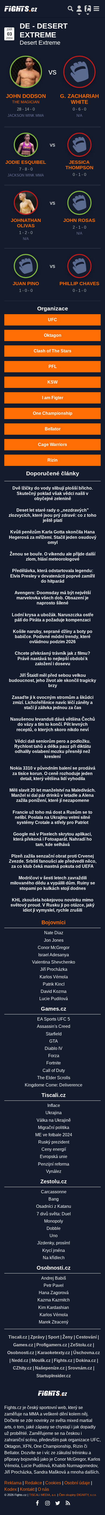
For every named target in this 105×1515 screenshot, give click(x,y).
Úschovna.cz (86, 1352)
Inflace (53, 1105)
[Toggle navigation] (96, 8)
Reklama (13, 1483)
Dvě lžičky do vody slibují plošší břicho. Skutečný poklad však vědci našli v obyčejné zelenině (52, 493)
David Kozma (53, 991)
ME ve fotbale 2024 (53, 1134)
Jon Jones (54, 940)
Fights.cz (63, 1360)
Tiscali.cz (17, 1337)
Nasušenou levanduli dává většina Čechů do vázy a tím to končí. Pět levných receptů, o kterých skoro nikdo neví (52, 724)
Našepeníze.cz (50, 1368)
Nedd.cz (20, 1360)
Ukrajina (54, 1112)
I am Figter (52, 397)
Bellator (53, 429)
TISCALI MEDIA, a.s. (43, 1494)
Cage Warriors (52, 444)
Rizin (52, 460)
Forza (53, 1055)
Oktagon (52, 335)
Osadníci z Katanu (53, 1206)
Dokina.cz (86, 1360)
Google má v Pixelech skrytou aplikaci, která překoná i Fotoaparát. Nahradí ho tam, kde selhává (52, 839)
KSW (52, 382)
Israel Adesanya (53, 955)
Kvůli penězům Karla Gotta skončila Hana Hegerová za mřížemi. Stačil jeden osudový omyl (52, 537)
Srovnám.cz (80, 1368)
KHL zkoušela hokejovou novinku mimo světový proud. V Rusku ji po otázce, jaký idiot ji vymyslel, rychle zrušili (52, 905)
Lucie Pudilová (53, 998)
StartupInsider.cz (53, 1376)
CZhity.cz (22, 1368)
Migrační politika (53, 1127)
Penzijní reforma (53, 1164)
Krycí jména (53, 1250)
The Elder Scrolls (53, 1077)
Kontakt (28, 1489)
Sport (53, 1337)
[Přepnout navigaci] (79, 8)
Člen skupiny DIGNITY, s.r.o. (78, 1494)
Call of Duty (54, 1070)
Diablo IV (53, 1048)
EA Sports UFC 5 (53, 1019)
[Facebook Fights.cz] (37, 1503)
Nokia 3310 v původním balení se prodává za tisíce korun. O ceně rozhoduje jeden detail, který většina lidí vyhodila (52, 773)
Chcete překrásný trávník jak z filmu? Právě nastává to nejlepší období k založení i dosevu (52, 658)
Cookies (53, 1483)
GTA (53, 1041)
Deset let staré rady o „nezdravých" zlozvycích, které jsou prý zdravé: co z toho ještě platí (52, 515)
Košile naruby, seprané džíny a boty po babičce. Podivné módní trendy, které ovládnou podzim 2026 (52, 636)
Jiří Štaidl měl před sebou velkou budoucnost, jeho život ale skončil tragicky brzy (52, 680)
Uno (54, 1235)
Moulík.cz (41, 1360)
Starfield (54, 1034)
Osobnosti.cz (20, 1352)
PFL (52, 366)
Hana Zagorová (54, 1292)
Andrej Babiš (53, 1278)
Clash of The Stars (52, 351)
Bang (53, 1199)
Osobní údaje (77, 1483)
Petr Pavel (54, 1285)
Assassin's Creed (53, 1026)
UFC (52, 319)
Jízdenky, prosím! (53, 1243)
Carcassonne (53, 1192)
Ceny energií (53, 1149)
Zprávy (37, 1337)
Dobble (54, 1228)
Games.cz (23, 1345)
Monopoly (53, 1221)
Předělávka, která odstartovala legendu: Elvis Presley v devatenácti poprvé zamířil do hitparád (52, 575)
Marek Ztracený (53, 1322)
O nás (43, 1489)
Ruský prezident (53, 1142)
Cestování (86, 1337)
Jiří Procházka (53, 969)
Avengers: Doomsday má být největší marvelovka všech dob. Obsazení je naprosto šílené (53, 597)
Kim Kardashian (53, 1307)
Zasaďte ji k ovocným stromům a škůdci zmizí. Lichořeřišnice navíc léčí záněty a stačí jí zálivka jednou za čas (52, 702)
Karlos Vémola (54, 977)
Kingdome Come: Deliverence (53, 1085)
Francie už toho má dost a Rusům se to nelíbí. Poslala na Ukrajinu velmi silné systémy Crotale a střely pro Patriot (52, 817)
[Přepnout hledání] (70, 8)
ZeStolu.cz (81, 1345)
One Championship (52, 413)
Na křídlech (54, 1257)
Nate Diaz (53, 932)
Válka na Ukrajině (54, 1120)
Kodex (11, 1489)
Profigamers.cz (51, 1345)
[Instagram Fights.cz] (47, 1503)
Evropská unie (53, 1156)
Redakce (33, 1483)
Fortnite (53, 1063)
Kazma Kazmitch (53, 1300)
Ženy (67, 1337)
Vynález (53, 1171)
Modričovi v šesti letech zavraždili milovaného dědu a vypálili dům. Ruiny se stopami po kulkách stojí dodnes (52, 883)
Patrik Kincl (54, 984)
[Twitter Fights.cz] (58, 1503)
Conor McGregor (53, 947)
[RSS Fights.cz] (68, 1503)
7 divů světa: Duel (54, 1214)
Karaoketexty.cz (53, 1352)
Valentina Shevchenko (53, 962)
